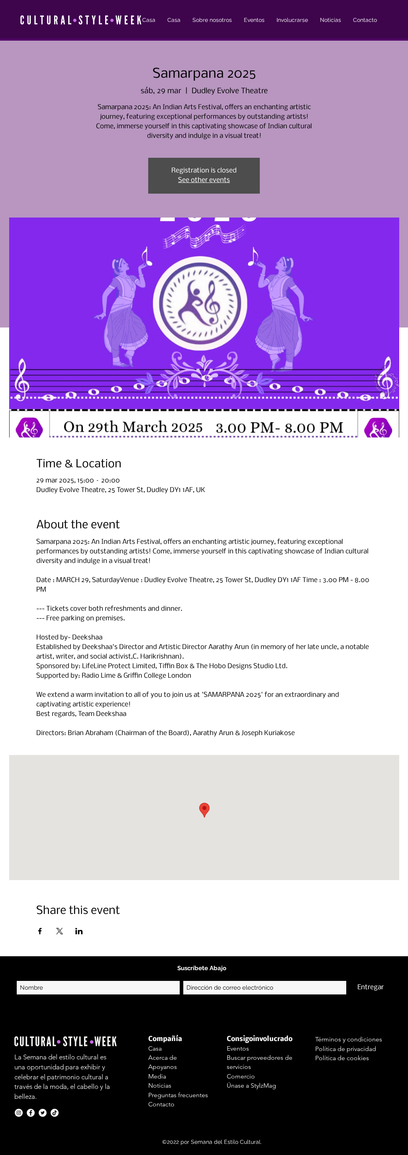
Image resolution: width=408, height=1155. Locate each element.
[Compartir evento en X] (59, 931)
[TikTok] (55, 1113)
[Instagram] (19, 1113)
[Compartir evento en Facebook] (40, 931)
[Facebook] (31, 1113)
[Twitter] (43, 1113)
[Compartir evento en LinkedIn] (79, 931)
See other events (204, 180)
